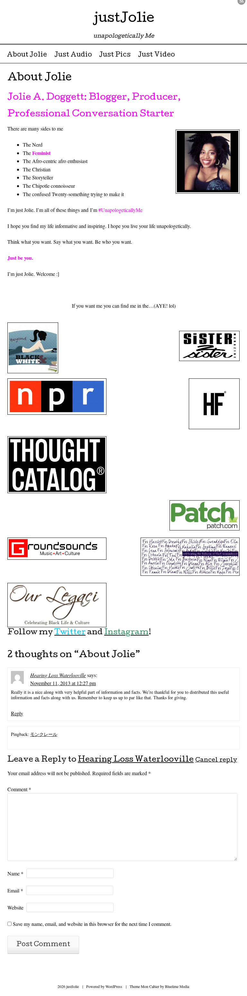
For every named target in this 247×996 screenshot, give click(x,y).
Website (15, 907)
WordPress (113, 986)
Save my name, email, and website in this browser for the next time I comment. (92, 923)
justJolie (123, 19)
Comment (19, 789)
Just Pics (115, 55)
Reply (17, 713)
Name (15, 873)
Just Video (156, 55)
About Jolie (27, 55)
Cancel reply (216, 760)
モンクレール (43, 734)
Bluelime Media (177, 986)
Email (15, 890)
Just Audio (73, 55)
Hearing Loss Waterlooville (58, 675)
